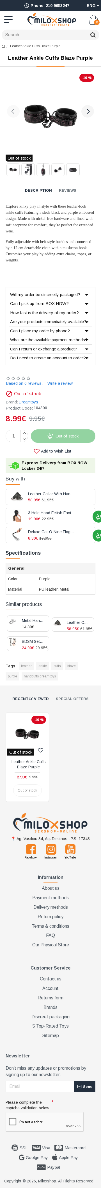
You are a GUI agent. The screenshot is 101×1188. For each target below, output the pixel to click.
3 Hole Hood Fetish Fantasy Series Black (51, 513)
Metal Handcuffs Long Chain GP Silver (33, 621)
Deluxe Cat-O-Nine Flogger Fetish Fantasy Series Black (51, 532)
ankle (42, 666)
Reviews (67, 190)
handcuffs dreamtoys (40, 676)
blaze (71, 666)
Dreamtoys (28, 402)
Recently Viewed (30, 699)
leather (26, 666)
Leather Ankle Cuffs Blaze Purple (29, 764)
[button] (13, 111)
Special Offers (72, 699)
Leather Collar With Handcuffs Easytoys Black (78, 623)
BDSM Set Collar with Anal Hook (33, 641)
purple (12, 676)
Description (38, 190)
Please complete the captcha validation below (27, 1105)
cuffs (57, 666)
